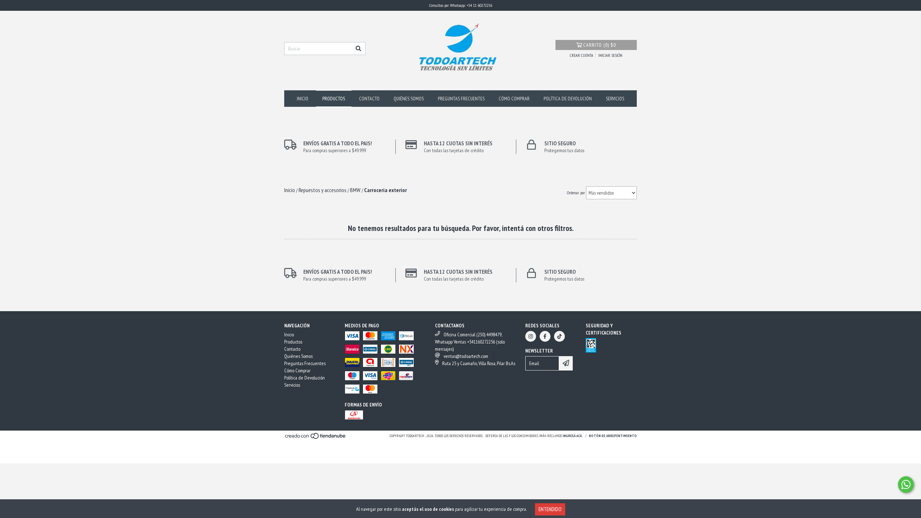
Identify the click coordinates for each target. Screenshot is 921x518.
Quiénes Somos (409, 98)
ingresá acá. (573, 435)
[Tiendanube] (315, 438)
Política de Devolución (568, 98)
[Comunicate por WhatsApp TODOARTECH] (906, 484)
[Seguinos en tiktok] (559, 336)
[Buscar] (358, 48)
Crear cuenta (581, 55)
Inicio (302, 98)
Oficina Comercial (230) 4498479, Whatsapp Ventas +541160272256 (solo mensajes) (470, 341)
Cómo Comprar (514, 98)
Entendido (550, 509)
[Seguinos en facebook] (545, 336)
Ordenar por (576, 192)
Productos (333, 98)
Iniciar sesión (610, 55)
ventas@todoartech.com (466, 356)
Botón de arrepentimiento (613, 435)
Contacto (369, 98)
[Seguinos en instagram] (530, 336)
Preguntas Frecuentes (461, 98)
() (599, 45)
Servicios (615, 98)
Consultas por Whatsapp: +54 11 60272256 (460, 5)
